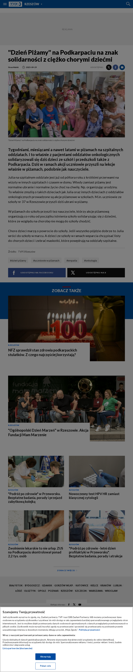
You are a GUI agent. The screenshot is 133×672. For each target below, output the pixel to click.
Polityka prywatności (89, 630)
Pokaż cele (45, 666)
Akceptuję (45, 656)
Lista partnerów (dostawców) (17, 648)
